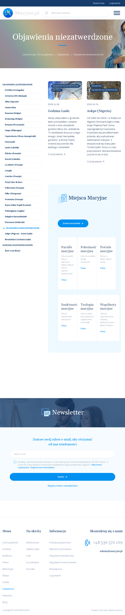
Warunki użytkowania (60, 549)
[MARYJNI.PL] (21, 12)
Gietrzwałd (10, 142)
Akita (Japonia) (12, 101)
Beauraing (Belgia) (13, 119)
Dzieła (5, 582)
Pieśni (5, 562)
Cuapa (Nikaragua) (13, 130)
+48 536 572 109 (108, 542)
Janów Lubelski (12, 147)
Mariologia (7, 569)
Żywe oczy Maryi (12, 251)
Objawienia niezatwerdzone (88, 54)
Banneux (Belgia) (13, 113)
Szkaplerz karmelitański (16, 216)
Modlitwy (7, 556)
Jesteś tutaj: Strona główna (37, 54)
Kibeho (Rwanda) (13, 153)
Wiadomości (32, 542)
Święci (5, 575)
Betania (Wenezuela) (14, 125)
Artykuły (6, 549)
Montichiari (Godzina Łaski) (18, 239)
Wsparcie (7, 595)
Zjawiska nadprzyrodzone (17, 245)
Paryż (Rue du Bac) (13, 182)
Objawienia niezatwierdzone (22, 228)
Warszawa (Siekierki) (15, 222)
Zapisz (60, 477)
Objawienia (63, 54)
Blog (4, 602)
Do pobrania (32, 562)
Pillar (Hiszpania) (13, 193)
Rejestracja (98, 3)
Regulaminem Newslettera (42, 467)
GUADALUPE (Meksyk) (16, 96)
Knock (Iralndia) (12, 159)
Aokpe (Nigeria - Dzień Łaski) (18, 233)
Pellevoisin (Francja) (14, 188)
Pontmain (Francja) (14, 199)
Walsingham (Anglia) (14, 211)
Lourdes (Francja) (13, 176)
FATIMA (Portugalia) (14, 90)
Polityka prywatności (60, 542)
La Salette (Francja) (14, 165)
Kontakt (30, 569)
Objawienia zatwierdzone (17, 84)
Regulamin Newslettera (61, 556)
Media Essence (116, 610)
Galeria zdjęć (33, 549)
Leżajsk (8, 170)
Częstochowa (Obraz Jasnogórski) (20, 136)
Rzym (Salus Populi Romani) (18, 205)
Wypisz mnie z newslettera (62, 485)
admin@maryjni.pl (111, 551)
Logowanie (114, 3)
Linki (28, 556)
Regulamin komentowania (62, 562)
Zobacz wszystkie (71, 223)
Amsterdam (10, 107)
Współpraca (55, 569)
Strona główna (10, 542)
